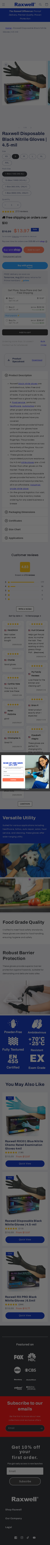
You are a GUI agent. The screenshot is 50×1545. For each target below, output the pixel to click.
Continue (13, 779)
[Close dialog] (47, 757)
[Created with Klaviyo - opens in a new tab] (25, 789)
